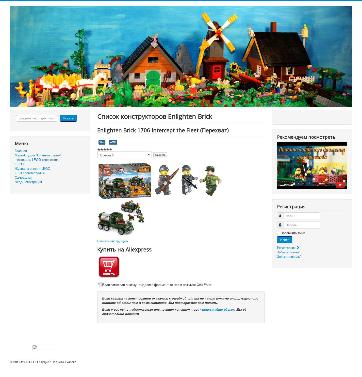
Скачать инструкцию (112, 241)
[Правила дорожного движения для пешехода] (312, 165)
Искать (68, 118)
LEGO (19, 164)
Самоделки (23, 177)
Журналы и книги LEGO (32, 168)
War (101, 142)
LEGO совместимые (30, 173)
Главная (21, 151)
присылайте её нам (218, 309)
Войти (284, 239)
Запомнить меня (293, 233)
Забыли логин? (288, 252)
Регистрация (286, 247)
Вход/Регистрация (28, 182)
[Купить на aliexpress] (108, 266)
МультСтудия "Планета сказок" (38, 155)
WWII (113, 142)
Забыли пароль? (289, 256)
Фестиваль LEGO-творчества (37, 159)
